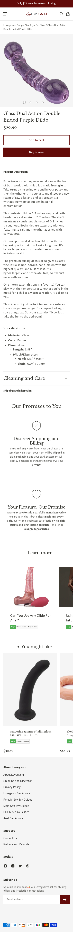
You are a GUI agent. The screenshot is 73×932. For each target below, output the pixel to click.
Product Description (15, 172)
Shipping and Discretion (17, 390)
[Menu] (5, 14)
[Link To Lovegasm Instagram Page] (5, 866)
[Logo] (36, 14)
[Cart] (68, 14)
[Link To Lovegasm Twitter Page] (20, 866)
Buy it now (36, 152)
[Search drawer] (61, 14)
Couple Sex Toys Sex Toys (31, 25)
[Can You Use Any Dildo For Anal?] (30, 600)
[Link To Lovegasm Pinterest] (28, 866)
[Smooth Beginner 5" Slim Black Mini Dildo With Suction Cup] (30, 689)
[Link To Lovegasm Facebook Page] (13, 866)
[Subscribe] (65, 899)
